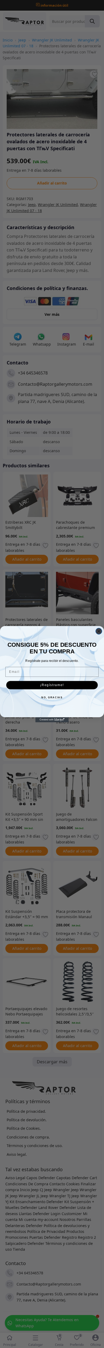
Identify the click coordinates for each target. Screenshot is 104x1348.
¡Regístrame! (52, 685)
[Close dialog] (99, 631)
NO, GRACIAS (52, 697)
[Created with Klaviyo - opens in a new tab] (52, 719)
